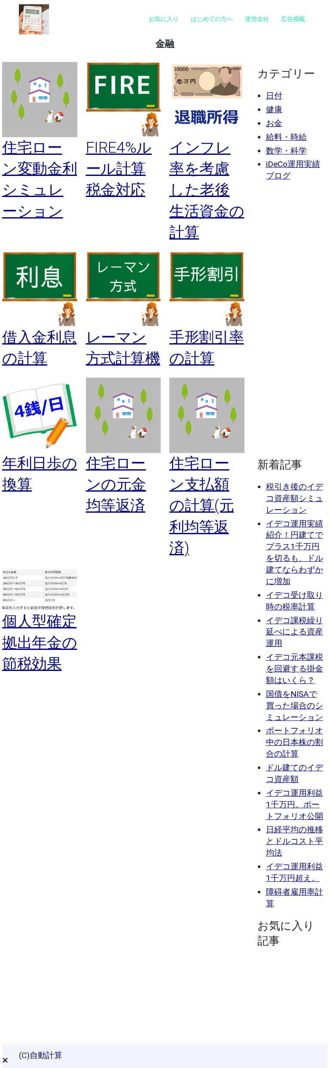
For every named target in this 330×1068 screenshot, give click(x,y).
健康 (274, 109)
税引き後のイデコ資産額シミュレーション (294, 498)
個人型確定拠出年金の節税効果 (39, 642)
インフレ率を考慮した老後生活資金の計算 (206, 190)
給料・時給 (286, 137)
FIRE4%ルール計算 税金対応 (119, 169)
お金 (274, 123)
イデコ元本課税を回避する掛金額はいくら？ (294, 668)
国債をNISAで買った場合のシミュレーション (294, 705)
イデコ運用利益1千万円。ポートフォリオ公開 (294, 804)
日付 (274, 96)
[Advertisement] (290, 320)
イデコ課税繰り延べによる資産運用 (294, 632)
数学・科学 (286, 151)
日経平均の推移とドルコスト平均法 (294, 841)
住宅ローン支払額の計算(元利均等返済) (201, 505)
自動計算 (46, 1055)
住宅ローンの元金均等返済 (116, 484)
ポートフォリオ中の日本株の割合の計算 (294, 742)
